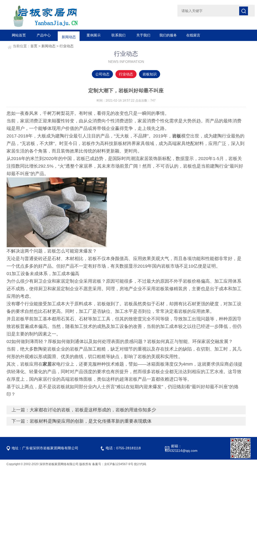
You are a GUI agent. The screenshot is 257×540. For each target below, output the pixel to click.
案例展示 (94, 35)
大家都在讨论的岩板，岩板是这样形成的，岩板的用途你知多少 (93, 409)
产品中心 (44, 35)
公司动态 (102, 74)
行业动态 (66, 46)
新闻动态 (69, 35)
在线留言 (193, 35)
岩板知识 (150, 74)
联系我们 (118, 35)
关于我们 (143, 35)
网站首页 (19, 35)
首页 (33, 46)
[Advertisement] (128, 504)
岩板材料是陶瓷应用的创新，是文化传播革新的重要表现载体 (91, 421)
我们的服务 (168, 35)
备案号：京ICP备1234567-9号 (112, 464)
